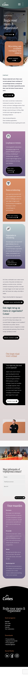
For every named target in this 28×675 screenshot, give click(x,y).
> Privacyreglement (9, 642)
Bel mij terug (19, 498)
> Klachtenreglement (10, 644)
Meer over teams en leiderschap (12, 216)
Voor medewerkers (9, 629)
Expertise (7, 621)
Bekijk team (11, 401)
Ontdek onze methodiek (12, 302)
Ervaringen (7, 625)
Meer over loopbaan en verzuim (11, 170)
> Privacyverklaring (9, 639)
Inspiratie (7, 627)
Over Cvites (7, 623)
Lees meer (8, 34)
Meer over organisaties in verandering (12, 262)
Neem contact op (13, 59)
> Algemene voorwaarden (11, 641)
